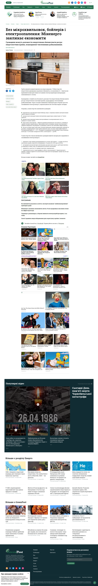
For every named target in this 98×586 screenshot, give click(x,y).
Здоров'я (29, 7)
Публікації (16, 7)
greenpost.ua (37, 582)
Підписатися (71, 563)
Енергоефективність (25, 24)
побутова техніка (10, 98)
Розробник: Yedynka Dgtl (87, 577)
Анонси (56, 7)
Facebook (40, 223)
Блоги (49, 7)
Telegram (61, 223)
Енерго (37, 7)
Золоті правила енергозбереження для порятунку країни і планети (43, 218)
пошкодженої (50, 101)
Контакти (52, 552)
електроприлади (9, 95)
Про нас (52, 549)
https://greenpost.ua (81, 581)
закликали (32, 91)
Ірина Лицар (9, 50)
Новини (8, 7)
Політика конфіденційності (65, 577)
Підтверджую (24, 583)
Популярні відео (15, 383)
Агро (43, 7)
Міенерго (8, 101)
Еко (23, 7)
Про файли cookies (6, 583)
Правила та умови (76, 577)
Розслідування (65, 7)
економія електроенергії (11, 106)
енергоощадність (10, 104)
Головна (7, 24)
